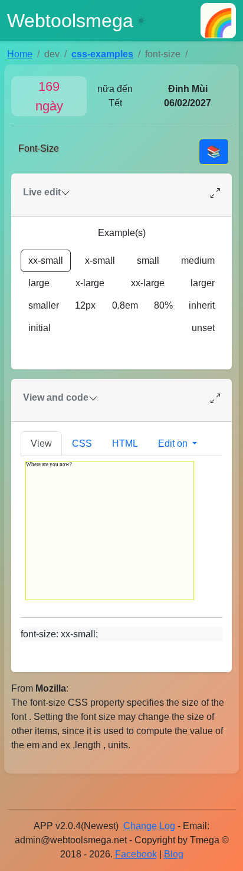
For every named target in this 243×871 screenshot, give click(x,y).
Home (19, 54)
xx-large (148, 283)
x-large (89, 283)
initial (39, 328)
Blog (173, 854)
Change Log (149, 826)
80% (163, 305)
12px (85, 305)
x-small (100, 261)
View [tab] (41, 443)
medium (198, 261)
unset (203, 328)
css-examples (102, 54)
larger (203, 283)
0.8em (125, 305)
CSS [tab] (82, 443)
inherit (202, 305)
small (148, 261)
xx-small (45, 261)
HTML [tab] (125, 443)
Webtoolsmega (70, 20)
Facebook (136, 854)
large (39, 283)
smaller (43, 305)
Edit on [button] (174, 443)
